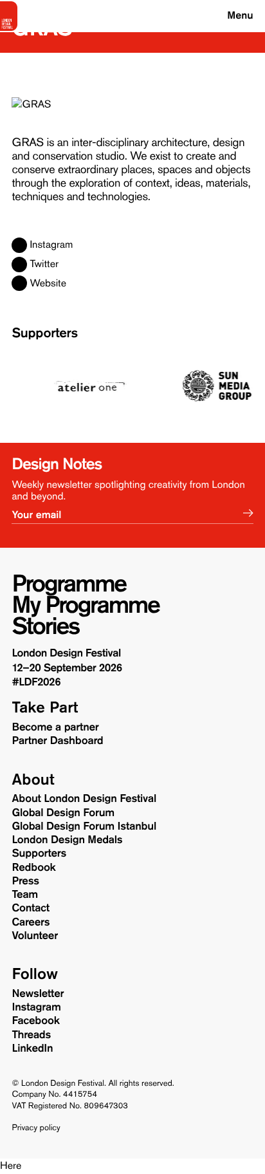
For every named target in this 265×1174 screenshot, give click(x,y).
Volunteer (35, 936)
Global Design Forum (63, 813)
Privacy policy (36, 1128)
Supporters (45, 333)
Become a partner (55, 727)
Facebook (36, 1021)
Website (48, 284)
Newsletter (38, 994)
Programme (69, 584)
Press (25, 881)
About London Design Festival (84, 799)
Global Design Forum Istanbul (84, 826)
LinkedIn (32, 1048)
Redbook (34, 868)
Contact (31, 908)
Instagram (51, 245)
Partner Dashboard (58, 741)
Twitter (44, 264)
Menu (240, 16)
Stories (46, 626)
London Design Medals (67, 840)
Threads (31, 1035)
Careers (31, 922)
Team (25, 895)
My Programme (86, 605)
